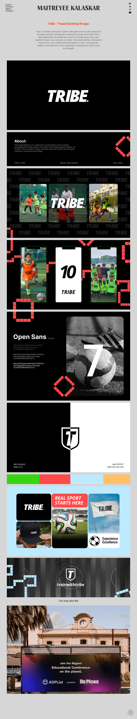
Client (8, 5)
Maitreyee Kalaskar (68, 8)
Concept (9, 7)
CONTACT (9, 11)
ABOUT (8, 9)
